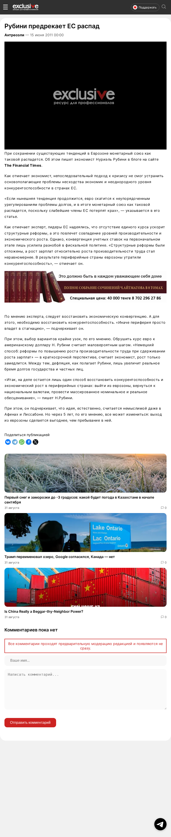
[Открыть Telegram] (160, 824)
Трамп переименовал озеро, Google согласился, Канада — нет (59, 556)
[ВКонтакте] (8, 442)
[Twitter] (35, 442)
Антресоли (14, 35)
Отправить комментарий (30, 722)
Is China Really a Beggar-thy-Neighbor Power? (43, 611)
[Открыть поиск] (163, 7)
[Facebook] (28, 442)
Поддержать (148, 7)
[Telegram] (15, 442)
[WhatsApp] (21, 442)
